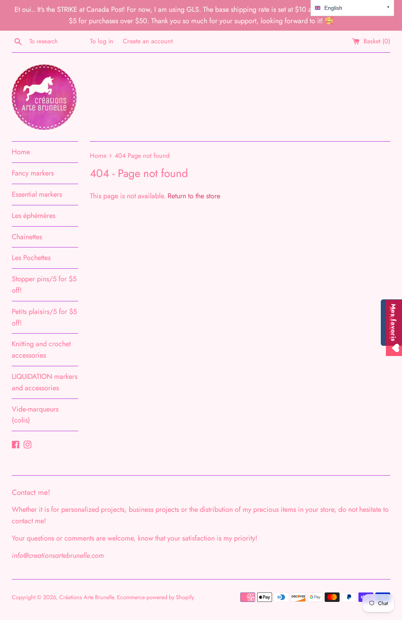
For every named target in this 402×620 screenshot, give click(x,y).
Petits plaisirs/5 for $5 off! (44, 317)
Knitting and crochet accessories (41, 349)
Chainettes (27, 237)
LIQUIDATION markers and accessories (44, 382)
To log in (101, 41)
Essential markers (37, 194)
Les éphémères (33, 215)
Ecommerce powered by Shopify (155, 597)
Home (21, 152)
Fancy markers (33, 173)
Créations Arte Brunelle (86, 597)
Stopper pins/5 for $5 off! (44, 284)
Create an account (148, 41)
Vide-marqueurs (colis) (35, 415)
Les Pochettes (31, 258)
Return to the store (194, 196)
